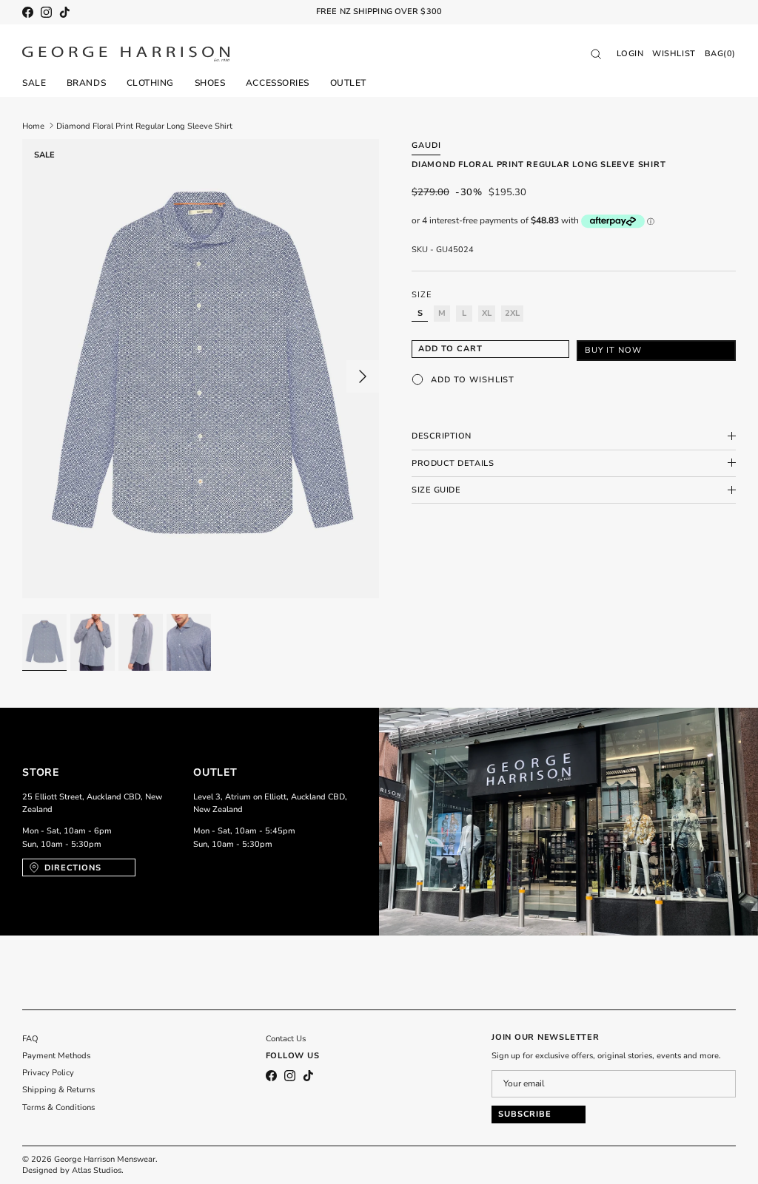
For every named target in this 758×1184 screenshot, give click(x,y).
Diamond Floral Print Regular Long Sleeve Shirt (144, 125)
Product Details (453, 463)
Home (33, 125)
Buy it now (613, 350)
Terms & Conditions (58, 1107)
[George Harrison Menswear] (125, 54)
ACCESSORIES (277, 83)
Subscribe (524, 1114)
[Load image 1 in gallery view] (200, 369)
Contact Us (286, 1038)
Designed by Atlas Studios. (73, 1170)
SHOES (210, 83)
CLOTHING (150, 83)
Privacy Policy (48, 1072)
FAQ (30, 1038)
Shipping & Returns (58, 1089)
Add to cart (450, 348)
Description (442, 436)
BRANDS (86, 83)
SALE (34, 83)
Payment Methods (56, 1055)
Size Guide (436, 489)
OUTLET (348, 83)
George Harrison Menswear (104, 1159)
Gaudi (426, 145)
